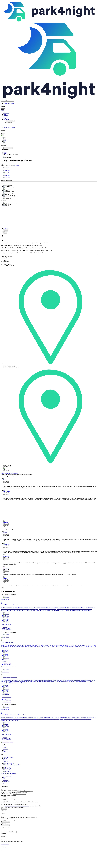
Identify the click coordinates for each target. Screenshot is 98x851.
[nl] (4, 142)
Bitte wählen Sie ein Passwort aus (8, 795)
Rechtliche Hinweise (7, 776)
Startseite (5, 152)
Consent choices (6, 781)
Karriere (5, 759)
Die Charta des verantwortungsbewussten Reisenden (17, 806)
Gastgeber (5, 117)
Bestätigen (3, 833)
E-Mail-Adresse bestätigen (7, 793)
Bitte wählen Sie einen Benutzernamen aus (10, 790)
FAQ (4, 118)
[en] (4, 139)
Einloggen (9, 122)
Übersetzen (6, 482)
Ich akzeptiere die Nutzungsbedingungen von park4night (14, 804)
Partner (5, 758)
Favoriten (6, 229)
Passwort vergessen (5, 821)
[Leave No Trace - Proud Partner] (8, 773)
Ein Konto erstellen (11, 120)
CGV (4, 778)
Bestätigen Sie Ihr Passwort (7, 798)
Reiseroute (5, 228)
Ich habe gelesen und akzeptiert (20, 806)
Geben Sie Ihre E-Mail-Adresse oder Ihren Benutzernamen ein (15, 817)
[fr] (4, 137)
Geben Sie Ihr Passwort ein (7, 818)
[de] (2, 135)
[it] (4, 141)
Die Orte (5, 114)
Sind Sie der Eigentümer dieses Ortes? (9, 473)
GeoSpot (5, 761)
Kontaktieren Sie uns (8, 757)
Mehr (5, 232)
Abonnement (6, 113)
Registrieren (3, 808)
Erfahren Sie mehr (5, 844)
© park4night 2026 (4, 783)
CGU (4, 777)
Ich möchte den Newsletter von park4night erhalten (12, 807)
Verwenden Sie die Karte (9, 103)
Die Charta (5, 115)
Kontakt (5, 231)
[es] (4, 140)
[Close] (1, 816)
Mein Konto (6, 119)
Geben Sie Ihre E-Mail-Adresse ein (9, 792)
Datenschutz (5, 780)
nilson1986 (16, 165)
